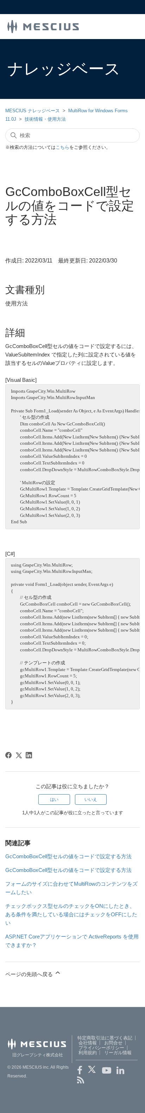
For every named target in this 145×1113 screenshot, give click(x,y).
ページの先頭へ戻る (29, 974)
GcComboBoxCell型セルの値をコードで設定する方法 (68, 856)
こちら (62, 147)
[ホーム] (43, 26)
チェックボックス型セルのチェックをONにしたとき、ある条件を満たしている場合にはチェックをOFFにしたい (71, 914)
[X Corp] (18, 755)
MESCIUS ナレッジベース (32, 110)
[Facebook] (8, 755)
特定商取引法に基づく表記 (104, 1038)
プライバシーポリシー (101, 1047)
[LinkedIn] (29, 755)
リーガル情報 (118, 1052)
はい (54, 799)
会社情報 (87, 1042)
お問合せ (113, 1042)
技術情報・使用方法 (45, 119)
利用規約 (87, 1052)
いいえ (90, 799)
